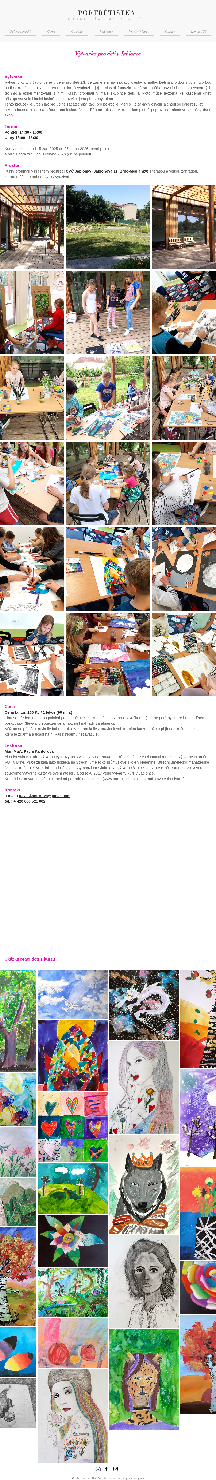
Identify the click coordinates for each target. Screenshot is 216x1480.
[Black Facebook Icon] (106, 1469)
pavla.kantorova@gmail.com (44, 796)
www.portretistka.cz (120, 779)
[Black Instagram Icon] (116, 1469)
